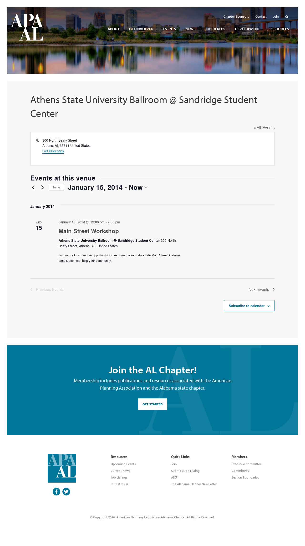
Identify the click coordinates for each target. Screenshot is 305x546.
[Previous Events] (33, 187)
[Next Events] (42, 187)
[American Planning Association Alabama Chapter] (27, 27)
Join (174, 464)
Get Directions (53, 151)
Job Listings (119, 477)
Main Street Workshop (89, 231)
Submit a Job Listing (185, 471)
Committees (240, 471)
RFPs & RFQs (119, 484)
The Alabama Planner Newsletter (194, 484)
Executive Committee (247, 464)
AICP (174, 477)
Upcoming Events (123, 464)
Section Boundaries (245, 477)
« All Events (264, 127)
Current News (120, 471)
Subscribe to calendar (246, 305)
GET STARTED (152, 404)
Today (57, 187)
